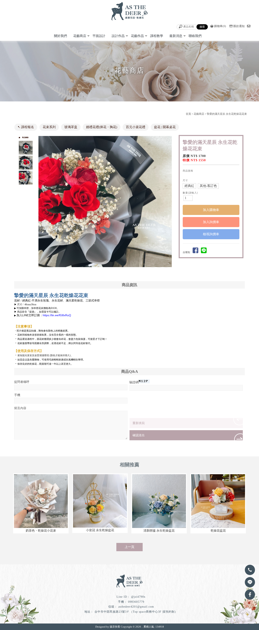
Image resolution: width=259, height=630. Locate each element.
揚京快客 (115, 626)
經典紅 (189, 186)
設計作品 (118, 36)
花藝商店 (79, 36)
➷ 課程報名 (26, 127)
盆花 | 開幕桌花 (165, 127)
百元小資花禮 (135, 127)
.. (142, 626)
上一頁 (129, 547)
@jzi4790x (138, 596)
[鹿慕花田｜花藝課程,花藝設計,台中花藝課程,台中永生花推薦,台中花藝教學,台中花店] (129, 11)
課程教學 (156, 36)
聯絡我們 (195, 36)
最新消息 (175, 36)
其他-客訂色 (208, 186)
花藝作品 (137, 36)
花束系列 (49, 127)
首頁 (188, 113)
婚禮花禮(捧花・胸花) (101, 127)
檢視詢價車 (211, 234)
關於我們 (60, 36)
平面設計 (98, 36)
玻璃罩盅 (70, 127)
